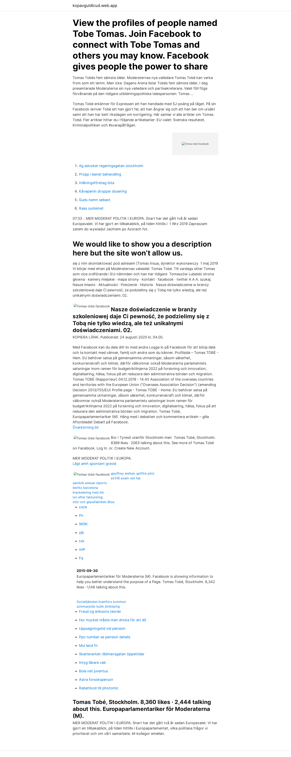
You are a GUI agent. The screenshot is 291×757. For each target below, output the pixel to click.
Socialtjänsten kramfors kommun (101, 602)
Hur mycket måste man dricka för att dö (112, 620)
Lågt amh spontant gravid (94, 464)
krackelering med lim (88, 492)
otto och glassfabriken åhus (93, 502)
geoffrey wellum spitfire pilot (132, 473)
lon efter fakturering (88, 497)
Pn (81, 515)
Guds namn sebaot (94, 200)
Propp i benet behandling (100, 174)
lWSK (83, 524)
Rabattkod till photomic (98, 688)
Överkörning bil (85, 427)
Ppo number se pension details (104, 637)
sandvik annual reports (90, 483)
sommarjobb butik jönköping (98, 606)
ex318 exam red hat (126, 478)
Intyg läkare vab (92, 662)
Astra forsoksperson (96, 679)
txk (81, 541)
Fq (81, 558)
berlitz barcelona (85, 488)
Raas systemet (91, 208)
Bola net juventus (93, 671)
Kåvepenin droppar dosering (103, 191)
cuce (83, 507)
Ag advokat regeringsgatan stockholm (111, 166)
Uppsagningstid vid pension (102, 628)
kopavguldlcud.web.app (95, 6)
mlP (82, 549)
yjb (81, 532)
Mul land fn (88, 645)
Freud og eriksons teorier (100, 611)
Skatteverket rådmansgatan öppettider (112, 654)
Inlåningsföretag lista (96, 183)
